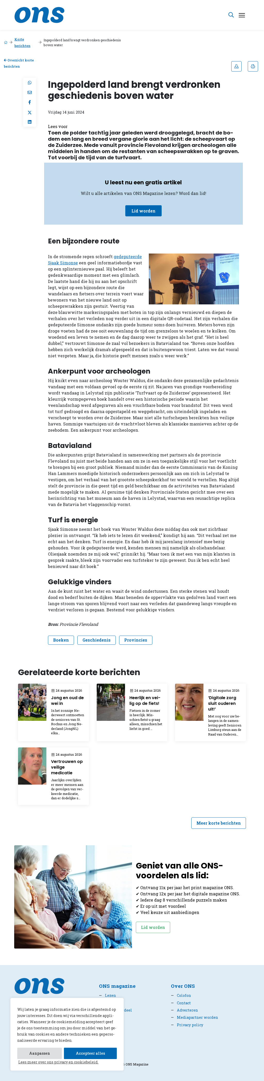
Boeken (61, 640)
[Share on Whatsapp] (29, 83)
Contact (181, 1002)
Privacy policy (187, 1024)
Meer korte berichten (218, 823)
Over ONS (183, 986)
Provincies (135, 640)
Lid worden (143, 211)
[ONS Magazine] (39, 14)
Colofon (181, 995)
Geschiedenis (96, 640)
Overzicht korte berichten (19, 63)
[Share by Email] (29, 92)
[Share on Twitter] (29, 112)
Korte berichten (22, 42)
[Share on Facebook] (29, 102)
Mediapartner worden (194, 1017)
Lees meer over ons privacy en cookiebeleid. (58, 1062)
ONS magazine (117, 986)
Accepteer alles (90, 1053)
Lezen (107, 995)
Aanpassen (39, 1053)
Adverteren (184, 1010)
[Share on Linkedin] (29, 122)
